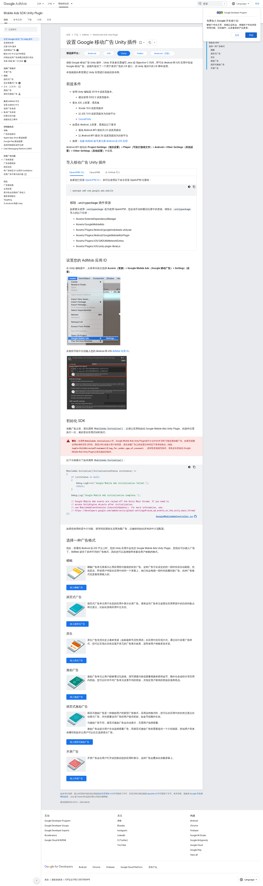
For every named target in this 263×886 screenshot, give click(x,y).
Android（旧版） (162, 53)
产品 (76, 35)
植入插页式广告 (77, 624)
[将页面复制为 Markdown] (150, 42)
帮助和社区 (63, 3)
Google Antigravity (199, 840)
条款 (47, 879)
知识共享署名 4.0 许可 (107, 793)
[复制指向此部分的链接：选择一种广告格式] (99, 540)
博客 (119, 821)
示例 (50, 3)
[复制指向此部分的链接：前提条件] (84, 84)
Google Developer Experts (57, 830)
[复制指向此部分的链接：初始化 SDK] (88, 421)
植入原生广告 (76, 660)
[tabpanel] (131, 213)
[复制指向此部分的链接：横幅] (75, 561)
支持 (49, 19)
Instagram (122, 830)
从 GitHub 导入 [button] (112, 172)
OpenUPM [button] (94, 172)
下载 (29, 19)
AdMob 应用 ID (120, 351)
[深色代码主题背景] (189, 186)
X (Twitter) (122, 840)
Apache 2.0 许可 (154, 793)
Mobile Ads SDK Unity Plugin (23, 13)
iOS (108, 53)
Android (92, 53)
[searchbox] (20, 29)
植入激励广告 (76, 697)
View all (194, 855)
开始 (251, 35)
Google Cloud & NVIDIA (55, 840)
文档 (39, 3)
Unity (123, 53)
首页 (68, 35)
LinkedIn (121, 835)
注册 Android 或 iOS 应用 (114, 141)
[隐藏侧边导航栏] (37, 880)
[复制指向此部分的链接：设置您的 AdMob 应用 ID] (110, 260)
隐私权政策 (57, 879)
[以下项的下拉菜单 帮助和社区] (72, 3)
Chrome (194, 825)
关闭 (237, 35)
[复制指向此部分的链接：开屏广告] (82, 752)
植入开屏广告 (76, 778)
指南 (6, 19)
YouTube (121, 845)
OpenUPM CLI (92, 180)
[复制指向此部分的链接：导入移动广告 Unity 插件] (109, 163)
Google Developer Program (57, 821)
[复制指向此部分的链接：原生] (75, 634)
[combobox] (212, 3)
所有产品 (153, 867)
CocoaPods (85, 119)
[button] (20, 76)
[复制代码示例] (194, 186)
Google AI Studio (198, 835)
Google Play (196, 850)
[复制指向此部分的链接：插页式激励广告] (91, 707)
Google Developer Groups (57, 825)
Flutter (140, 53)
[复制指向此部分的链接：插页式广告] (85, 597)
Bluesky (121, 825)
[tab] (77, 172)
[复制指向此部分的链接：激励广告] (82, 670)
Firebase (194, 830)
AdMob (21, 4)
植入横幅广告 (76, 587)
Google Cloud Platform (131, 867)
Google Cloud (196, 845)
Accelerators (51, 835)
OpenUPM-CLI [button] (76, 172)
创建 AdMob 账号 (89, 141)
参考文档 (17, 19)
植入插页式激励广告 (79, 742)
